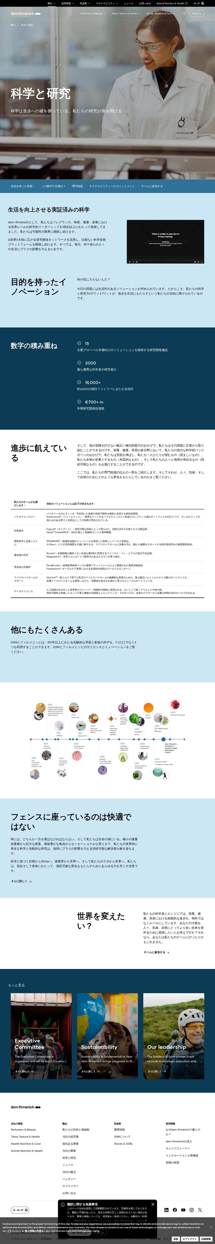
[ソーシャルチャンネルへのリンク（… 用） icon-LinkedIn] (166, 1210)
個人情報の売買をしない (38, 1230)
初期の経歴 (172, 1162)
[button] (183, 13)
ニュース (67, 1165)
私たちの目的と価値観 (75, 1129)
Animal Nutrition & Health (27, 1151)
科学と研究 (69, 1158)
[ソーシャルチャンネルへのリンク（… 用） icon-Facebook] (175, 1210)
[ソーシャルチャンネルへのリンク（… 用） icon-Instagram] (191, 1210)
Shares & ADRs (123, 1143)
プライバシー (14, 1230)
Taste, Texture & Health (25, 1136)
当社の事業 (17, 1123)
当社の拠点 (69, 1172)
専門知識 (77, 186)
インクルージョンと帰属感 (182, 1155)
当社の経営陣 (70, 1136)
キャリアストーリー (178, 1148)
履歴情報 (119, 1129)
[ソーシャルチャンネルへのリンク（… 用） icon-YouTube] (183, 1210)
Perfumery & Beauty (23, 1129)
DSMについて (122, 1136)
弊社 (13, 25)
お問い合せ (69, 1193)
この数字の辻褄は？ (53, 186)
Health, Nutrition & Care (26, 1143)
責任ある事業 (70, 1143)
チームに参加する (152, 186)
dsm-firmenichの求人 (179, 1141)
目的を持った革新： (23, 186)
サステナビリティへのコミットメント (112, 186)
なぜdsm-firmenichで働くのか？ (183, 1132)
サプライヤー (70, 1186)
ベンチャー (69, 1179)
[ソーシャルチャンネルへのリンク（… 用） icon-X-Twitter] (200, 1210)
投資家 (117, 1123)
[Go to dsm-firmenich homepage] (26, 13)
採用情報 (170, 1123)
